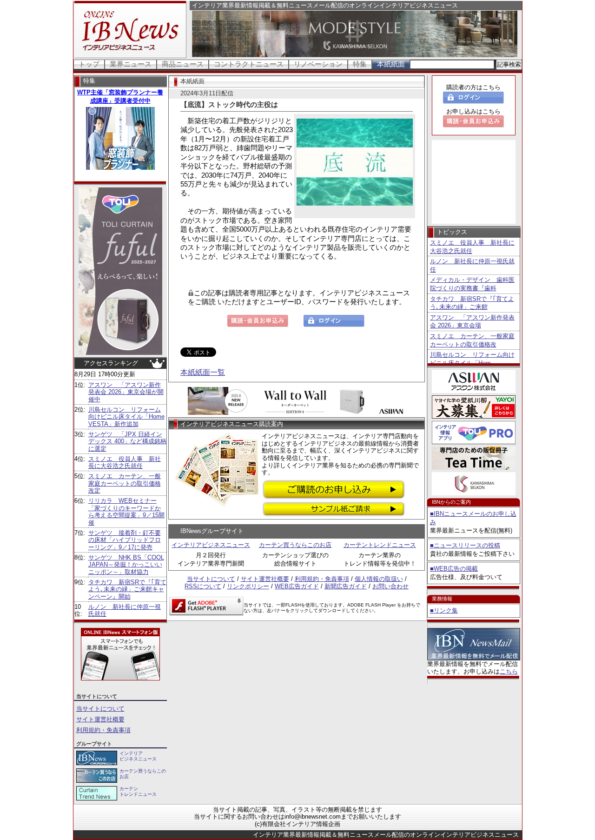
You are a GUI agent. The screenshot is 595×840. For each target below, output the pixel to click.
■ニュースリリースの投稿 (465, 545)
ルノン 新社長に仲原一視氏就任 (472, 265)
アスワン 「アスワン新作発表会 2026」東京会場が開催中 (126, 392)
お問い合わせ (390, 586)
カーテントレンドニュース (380, 544)
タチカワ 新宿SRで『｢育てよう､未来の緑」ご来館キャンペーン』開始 (127, 589)
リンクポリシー (248, 586)
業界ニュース (131, 64)
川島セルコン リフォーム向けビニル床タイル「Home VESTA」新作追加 (126, 416)
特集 (360, 64)
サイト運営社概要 (100, 719)
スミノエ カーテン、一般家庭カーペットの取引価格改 (472, 340)
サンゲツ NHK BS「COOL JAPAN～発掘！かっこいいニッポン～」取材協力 (126, 564)
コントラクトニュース (249, 64)
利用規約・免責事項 (103, 730)
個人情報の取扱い (379, 578)
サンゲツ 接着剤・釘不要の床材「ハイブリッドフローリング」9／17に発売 (124, 540)
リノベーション (318, 64)
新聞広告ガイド (345, 586)
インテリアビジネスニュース (211, 544)
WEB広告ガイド (297, 586)
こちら (509, 671)
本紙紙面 (391, 64)
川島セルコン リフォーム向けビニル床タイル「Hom (472, 359)
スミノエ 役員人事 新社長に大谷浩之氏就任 (124, 462)
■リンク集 (444, 610)
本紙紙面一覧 (202, 372)
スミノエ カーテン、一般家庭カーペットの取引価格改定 (124, 483)
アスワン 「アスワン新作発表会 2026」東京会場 (472, 321)
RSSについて (203, 586)
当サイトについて (100, 708)
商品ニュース (183, 64)
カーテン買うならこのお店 (295, 544)
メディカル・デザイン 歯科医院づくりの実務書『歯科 (472, 284)
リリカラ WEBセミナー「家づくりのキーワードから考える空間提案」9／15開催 (126, 511)
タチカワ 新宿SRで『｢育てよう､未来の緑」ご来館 (472, 303)
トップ (89, 64)
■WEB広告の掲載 (454, 568)
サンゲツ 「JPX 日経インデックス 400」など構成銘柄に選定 (127, 441)
